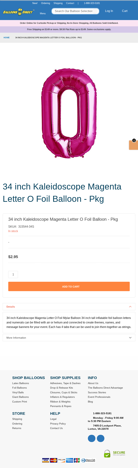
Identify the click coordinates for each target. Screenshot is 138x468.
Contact (70, 3)
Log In (109, 10)
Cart (125, 10)
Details (10, 306)
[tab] (69, 306)
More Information (16, 337)
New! (35, 3)
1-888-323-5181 (92, 3)
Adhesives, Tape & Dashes (65, 383)
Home (7, 37)
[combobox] (75, 11)
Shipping (58, 3)
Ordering (45, 3)
